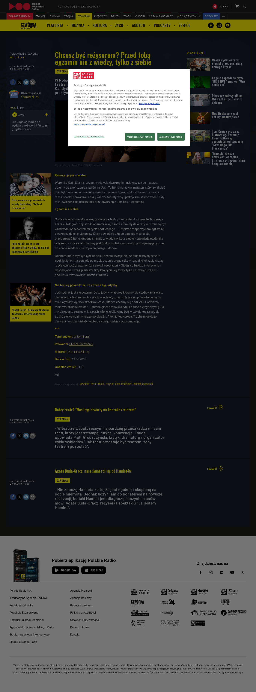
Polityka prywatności (149, 103)
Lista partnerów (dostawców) (89, 124)
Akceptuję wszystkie (171, 136)
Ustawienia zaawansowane (89, 136)
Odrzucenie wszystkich (140, 136)
